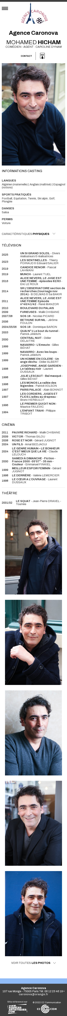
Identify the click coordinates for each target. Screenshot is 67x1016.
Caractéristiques (25, 233)
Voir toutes (30, 963)
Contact (26, 56)
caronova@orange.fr (33, 994)
